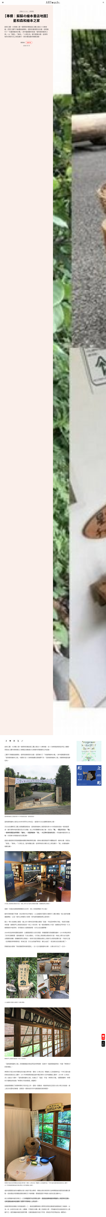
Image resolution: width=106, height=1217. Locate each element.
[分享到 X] (18, 741)
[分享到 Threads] (14, 741)
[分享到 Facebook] (6, 741)
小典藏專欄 (31, 11)
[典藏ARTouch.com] (53, 2)
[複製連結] (22, 741)
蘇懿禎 (23, 42)
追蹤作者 (29, 42)
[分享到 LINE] (10, 741)
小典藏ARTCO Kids (23, 11)
